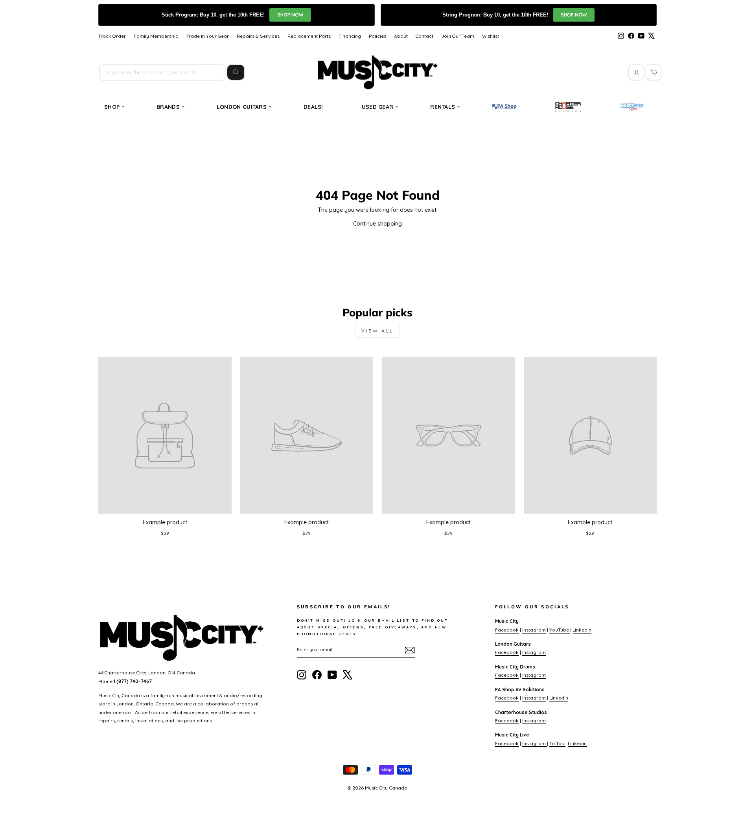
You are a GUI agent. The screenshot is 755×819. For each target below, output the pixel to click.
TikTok (557, 743)
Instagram (534, 630)
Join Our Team (457, 36)
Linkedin (582, 630)
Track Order (112, 36)
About (401, 36)
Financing (350, 36)
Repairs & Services (258, 36)
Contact (424, 36)
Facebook (507, 630)
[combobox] (162, 72)
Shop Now (290, 15)
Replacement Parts (309, 36)
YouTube (559, 630)
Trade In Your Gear (207, 36)
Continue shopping (377, 223)
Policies (377, 36)
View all (377, 331)
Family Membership (156, 36)
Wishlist (490, 36)
